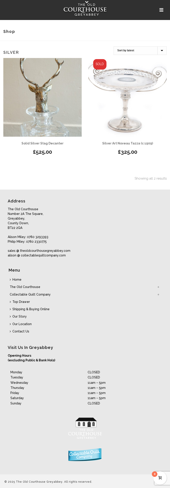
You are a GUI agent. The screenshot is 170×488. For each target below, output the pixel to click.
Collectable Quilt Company (30, 294)
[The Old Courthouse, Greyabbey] (85, 10)
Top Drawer (21, 302)
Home (16, 279)
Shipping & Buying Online (31, 309)
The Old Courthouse (25, 287)
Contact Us (20, 331)
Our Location (22, 324)
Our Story (19, 316)
